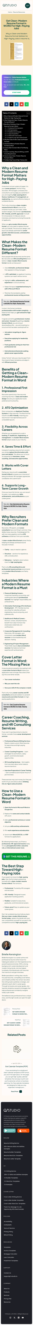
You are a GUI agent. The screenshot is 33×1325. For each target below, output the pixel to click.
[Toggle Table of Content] (27, 113)
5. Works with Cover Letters (14, 135)
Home (10, 12)
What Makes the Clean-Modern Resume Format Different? (15, 121)
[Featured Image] (16, 1049)
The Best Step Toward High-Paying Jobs (15, 160)
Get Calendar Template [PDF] (16, 1066)
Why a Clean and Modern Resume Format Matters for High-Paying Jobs (16, 117)
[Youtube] (23, 1318)
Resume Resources (19, 12)
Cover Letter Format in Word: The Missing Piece (16, 148)
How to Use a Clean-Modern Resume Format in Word (15, 157)
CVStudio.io (8, 1314)
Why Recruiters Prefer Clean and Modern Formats (16, 140)
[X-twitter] (14, 1318)
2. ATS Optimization (12, 130)
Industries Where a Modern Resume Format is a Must (14, 144)
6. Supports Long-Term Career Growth (17, 137)
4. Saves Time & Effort (12, 133)
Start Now (16, 92)
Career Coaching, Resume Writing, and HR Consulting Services (16, 153)
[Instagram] (10, 1318)
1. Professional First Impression (15, 128)
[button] (6, 104)
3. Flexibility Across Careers (14, 132)
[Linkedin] (19, 1318)
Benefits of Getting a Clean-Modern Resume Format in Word (14, 125)
